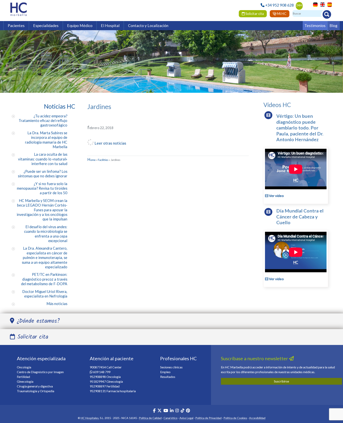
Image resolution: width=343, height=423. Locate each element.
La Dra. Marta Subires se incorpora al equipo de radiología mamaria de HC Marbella (46, 140)
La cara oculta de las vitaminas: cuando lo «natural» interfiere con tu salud (42, 159)
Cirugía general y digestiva (35, 386)
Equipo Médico (79, 25)
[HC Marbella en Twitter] (160, 411)
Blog (333, 25)
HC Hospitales (90, 418)
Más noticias (56, 303)
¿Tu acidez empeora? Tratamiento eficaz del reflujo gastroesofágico (43, 120)
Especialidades (46, 25)
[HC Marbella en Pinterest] (188, 411)
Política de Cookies (235, 418)
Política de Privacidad (208, 418)
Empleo (165, 372)
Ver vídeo (276, 196)
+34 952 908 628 (279, 5)
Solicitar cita (254, 14)
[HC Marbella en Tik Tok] (182, 411)
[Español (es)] (328, 4)
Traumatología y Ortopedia (35, 391)
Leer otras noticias (110, 143)
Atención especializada (41, 358)
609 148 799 (101, 372)
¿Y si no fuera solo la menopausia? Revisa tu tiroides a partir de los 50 (42, 188)
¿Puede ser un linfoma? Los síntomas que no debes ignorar (42, 173)
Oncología (24, 367)
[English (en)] (321, 4)
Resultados (167, 377)
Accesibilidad (257, 418)
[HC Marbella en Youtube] (166, 411)
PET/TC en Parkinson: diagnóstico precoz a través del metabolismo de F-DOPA (44, 279)
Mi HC (281, 14)
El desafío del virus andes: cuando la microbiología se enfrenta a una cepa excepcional (45, 234)
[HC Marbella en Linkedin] (171, 411)
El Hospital (110, 25)
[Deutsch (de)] (314, 4)
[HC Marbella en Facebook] (154, 411)
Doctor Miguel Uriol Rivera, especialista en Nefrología (44, 293)
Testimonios (315, 25)
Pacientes (16, 25)
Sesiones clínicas (171, 367)
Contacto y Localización (148, 25)
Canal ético (170, 418)
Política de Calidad (150, 418)
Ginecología (25, 381)
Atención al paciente (111, 358)
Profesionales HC (178, 358)
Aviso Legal (186, 418)
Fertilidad (23, 377)
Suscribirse (281, 381)
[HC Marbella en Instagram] (177, 411)
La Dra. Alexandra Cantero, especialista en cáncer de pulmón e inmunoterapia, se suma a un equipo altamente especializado (44, 257)
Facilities (103, 159)
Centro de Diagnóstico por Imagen (40, 372)
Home (91, 159)
